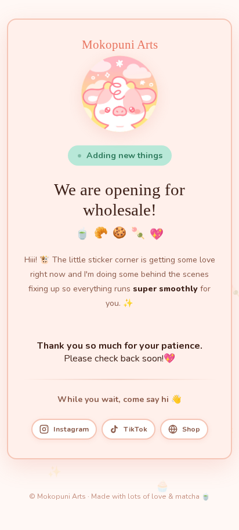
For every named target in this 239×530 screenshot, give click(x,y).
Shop (191, 429)
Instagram (71, 429)
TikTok (135, 429)
